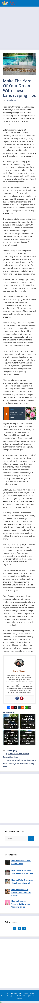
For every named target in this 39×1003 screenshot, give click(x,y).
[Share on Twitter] (15, 707)
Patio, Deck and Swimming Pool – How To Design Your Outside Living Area (19, 763)
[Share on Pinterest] (12, 707)
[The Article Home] (9, 3)
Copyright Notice (28, 993)
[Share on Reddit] (22, 707)
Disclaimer (32, 996)
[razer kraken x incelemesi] (19, 1002)
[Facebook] (17, 698)
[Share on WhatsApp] (26, 707)
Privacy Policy (6, 996)
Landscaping (11, 750)
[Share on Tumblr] (19, 707)
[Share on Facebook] (8, 707)
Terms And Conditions (20, 996)
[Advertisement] (19, 27)
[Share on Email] (29, 707)
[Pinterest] (22, 698)
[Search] (31, 838)
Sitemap (19, 998)
